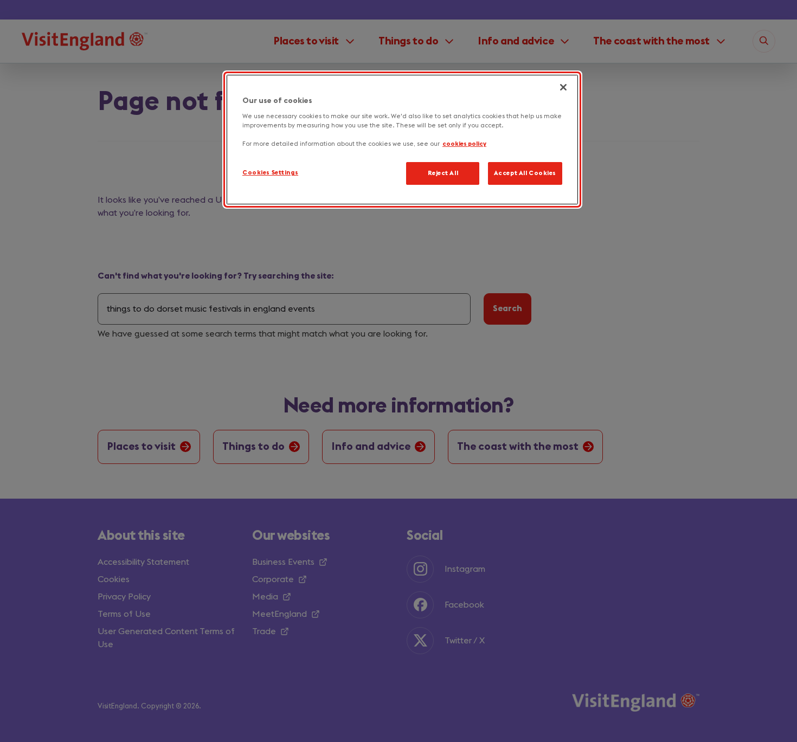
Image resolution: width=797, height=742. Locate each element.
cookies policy (464, 144)
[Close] (563, 87)
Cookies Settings (270, 173)
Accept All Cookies (525, 174)
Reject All (443, 174)
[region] (402, 139)
